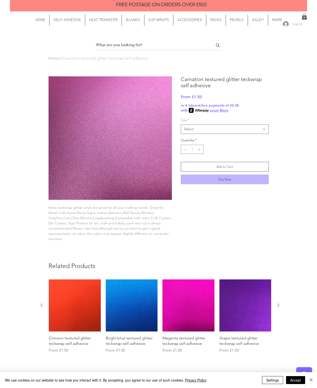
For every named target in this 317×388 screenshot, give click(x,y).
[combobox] (225, 129)
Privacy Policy (196, 380)
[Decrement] (185, 149)
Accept (295, 380)
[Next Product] (278, 305)
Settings (272, 380)
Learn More (219, 110)
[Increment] (200, 149)
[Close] (311, 380)
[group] (160, 316)
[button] (277, 20)
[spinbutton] (192, 149)
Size (185, 120)
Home (53, 58)
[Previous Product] (42, 305)
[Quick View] (75, 305)
